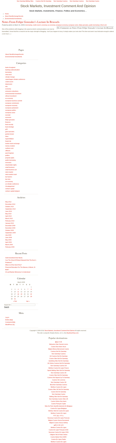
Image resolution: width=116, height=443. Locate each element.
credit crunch (37, 25)
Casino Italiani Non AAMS (58, 437)
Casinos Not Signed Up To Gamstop (58, 377)
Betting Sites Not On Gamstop (59, 396)
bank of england (10, 67)
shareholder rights (11, 165)
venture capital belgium (12, 191)
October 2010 (9, 206)
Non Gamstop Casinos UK (59, 365)
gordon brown (9, 134)
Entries (9, 320)
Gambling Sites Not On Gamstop (59, 361)
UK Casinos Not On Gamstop (59, 356)
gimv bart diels (9, 131)
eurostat (7, 115)
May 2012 (8, 202)
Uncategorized (9, 186)
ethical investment (10, 96)
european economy (62, 25)
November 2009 (10, 228)
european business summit (13, 101)
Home (7, 14)
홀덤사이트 (58, 342)
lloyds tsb (8, 141)
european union (73, 25)
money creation (10, 146)
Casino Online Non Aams (58, 401)
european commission (12, 103)
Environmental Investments (13, 18)
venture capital (9, 189)
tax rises (7, 179)
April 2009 (8, 242)
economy (44, 25)
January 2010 (9, 223)
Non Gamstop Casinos (59, 354)
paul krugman (9, 153)
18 (18, 294)
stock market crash (11, 174)
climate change (10, 77)
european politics (10, 110)
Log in (7, 317)
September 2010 (10, 209)
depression (8, 84)
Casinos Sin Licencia (58, 380)
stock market (9, 172)
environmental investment (13, 93)
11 (18, 292)
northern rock (9, 148)
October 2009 (9, 230)
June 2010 (8, 211)
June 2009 (8, 237)
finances (8, 122)
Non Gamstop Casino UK (58, 373)
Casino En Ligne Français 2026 (58, 430)
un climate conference (12, 184)
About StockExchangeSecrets (14, 16)
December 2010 (10, 204)
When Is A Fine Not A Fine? (13, 265)
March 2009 (9, 244)
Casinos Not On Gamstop (58, 351)
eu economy (51, 25)
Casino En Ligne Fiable (58, 439)
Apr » (28, 301)
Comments (10, 322)
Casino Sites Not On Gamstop (58, 358)
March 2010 (9, 218)
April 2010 (8, 216)
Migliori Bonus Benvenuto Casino (58, 349)
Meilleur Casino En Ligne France (58, 368)
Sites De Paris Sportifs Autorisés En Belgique (58, 406)
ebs (6, 86)
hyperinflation (9, 139)
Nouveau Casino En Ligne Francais (59, 418)
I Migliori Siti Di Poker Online (58, 434)
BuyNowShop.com (73, 333)
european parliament (11, 108)
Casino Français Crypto (58, 404)
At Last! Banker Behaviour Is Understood (17, 272)
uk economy (9, 181)
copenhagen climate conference (15, 79)
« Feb (15, 301)
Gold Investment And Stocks (13, 258)
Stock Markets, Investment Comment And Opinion (58, 6)
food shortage (9, 127)
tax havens (8, 177)
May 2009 (8, 240)
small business (9, 167)
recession (8, 162)
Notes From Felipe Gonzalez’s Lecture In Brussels (30, 22)
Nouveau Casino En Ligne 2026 (59, 432)
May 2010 (8, 214)
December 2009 (10, 225)
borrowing (29, 25)
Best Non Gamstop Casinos (58, 384)
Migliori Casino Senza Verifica (58, 423)
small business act (11, 169)
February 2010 (9, 221)
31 (15, 299)
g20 (6, 129)
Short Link (103, 25)
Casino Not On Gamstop (58, 392)
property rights (9, 158)
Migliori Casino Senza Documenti (58, 420)
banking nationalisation (12, 70)
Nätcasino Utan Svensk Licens (58, 344)
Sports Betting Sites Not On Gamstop (58, 370)
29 (31, 296)
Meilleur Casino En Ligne (58, 387)
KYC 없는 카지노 (58, 415)
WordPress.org (9, 324)
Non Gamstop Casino (58, 394)
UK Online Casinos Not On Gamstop (58, 363)
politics (7, 155)
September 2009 (10, 233)
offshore (7, 150)
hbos (6, 136)
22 (31, 294)
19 (21, 294)
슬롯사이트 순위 (59, 425)
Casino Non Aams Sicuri (58, 346)
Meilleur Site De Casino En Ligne (58, 411)
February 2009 (9, 247)
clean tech (8, 74)
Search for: (7, 305)
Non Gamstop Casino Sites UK (58, 399)
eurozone (8, 117)
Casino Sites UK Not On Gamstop (58, 389)
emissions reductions (11, 91)
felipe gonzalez (83, 25)
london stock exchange (12, 143)
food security (9, 124)
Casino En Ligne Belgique (59, 408)
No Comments (85, 27)
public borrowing (94, 25)
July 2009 (8, 235)
